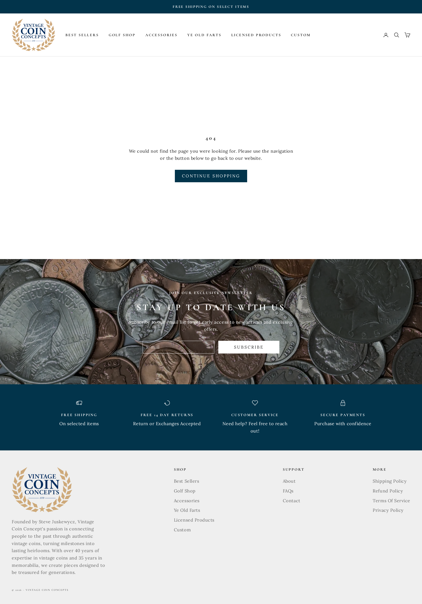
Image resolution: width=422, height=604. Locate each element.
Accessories (161, 35)
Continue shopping (211, 176)
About (289, 481)
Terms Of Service (391, 500)
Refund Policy (388, 491)
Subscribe (249, 347)
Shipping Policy (390, 481)
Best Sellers (82, 35)
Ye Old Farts (204, 35)
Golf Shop (122, 35)
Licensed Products (256, 35)
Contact (291, 500)
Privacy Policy (388, 510)
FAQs (288, 491)
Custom (301, 35)
